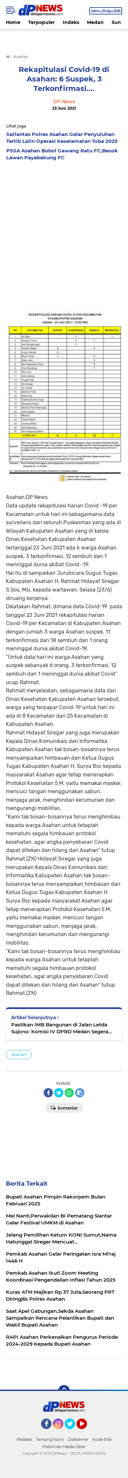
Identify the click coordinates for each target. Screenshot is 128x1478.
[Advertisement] (64, 231)
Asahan (18, 1054)
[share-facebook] (48, 1092)
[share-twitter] (58, 1092)
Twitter (73, 1432)
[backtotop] (64, 1391)
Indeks (71, 22)
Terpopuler (41, 22)
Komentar (67, 1108)
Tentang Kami (50, 1439)
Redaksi (24, 1439)
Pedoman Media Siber (64, 1446)
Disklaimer (78, 1439)
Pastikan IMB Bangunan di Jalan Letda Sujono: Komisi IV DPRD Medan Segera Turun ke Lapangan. (59, 1028)
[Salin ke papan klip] (79, 1092)
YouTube (86, 1432)
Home (13, 22)
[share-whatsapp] (69, 1092)
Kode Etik (102, 1439)
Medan (95, 22)
